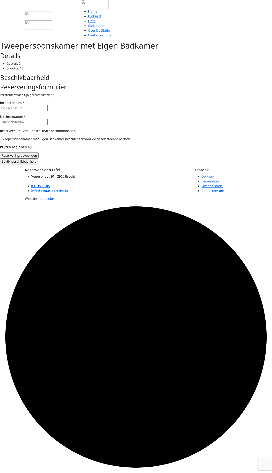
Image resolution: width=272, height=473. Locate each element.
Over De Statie (99, 30)
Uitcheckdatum (13, 116)
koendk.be (46, 198)
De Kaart (94, 16)
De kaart (208, 176)
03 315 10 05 (40, 186)
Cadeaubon (96, 25)
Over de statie (212, 186)
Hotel (92, 21)
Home (92, 11)
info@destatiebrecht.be (49, 191)
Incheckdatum (12, 103)
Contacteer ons (99, 35)
